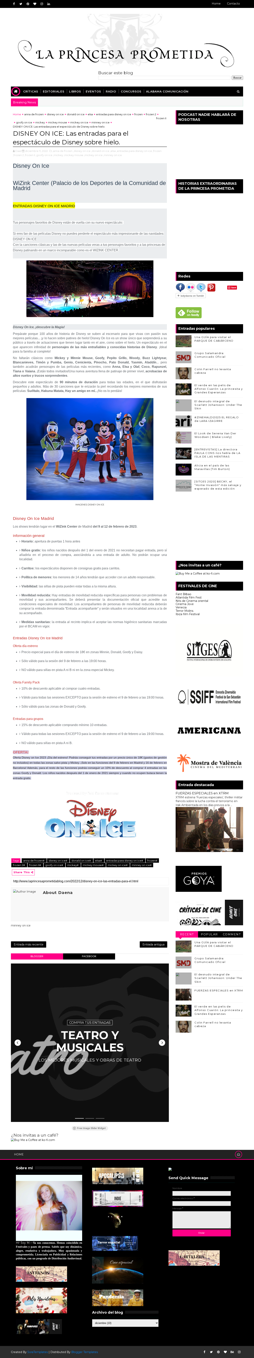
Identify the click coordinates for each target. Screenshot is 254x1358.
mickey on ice (79, 122)
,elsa (113, 150)
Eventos (93, 91)
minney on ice (100, 122)
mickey (40, 122)
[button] (17, 1042)
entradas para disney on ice (113, 114)
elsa (90, 114)
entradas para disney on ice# (125, 860)
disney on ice (55, 114)
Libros (75, 91)
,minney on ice (112, 155)
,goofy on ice (44, 155)
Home (216, 3)
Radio (111, 91)
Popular (209, 934)
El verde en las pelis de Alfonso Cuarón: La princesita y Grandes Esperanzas (218, 389)
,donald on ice (100, 150)
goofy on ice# (54, 865)
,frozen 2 (18, 155)
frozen (138, 114)
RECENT (187, 934)
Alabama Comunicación (167, 91)
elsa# (99, 860)
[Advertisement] (209, 527)
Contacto (233, 3)
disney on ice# (58, 860)
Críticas (30, 91)
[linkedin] (49, 4)
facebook (89, 956)
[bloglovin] (35, 4)
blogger (37, 956)
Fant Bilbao (183, 594)
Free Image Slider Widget (91, 1128)
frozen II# (35, 865)
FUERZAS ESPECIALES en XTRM (202, 793)
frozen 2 (151, 114)
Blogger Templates (84, 1352)
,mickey (58, 155)
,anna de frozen (62, 150)
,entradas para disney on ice (134, 150)
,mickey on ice (93, 155)
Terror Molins (184, 611)
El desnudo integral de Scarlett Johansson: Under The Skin (218, 405)
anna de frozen (34, 114)
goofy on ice (24, 122)
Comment (232, 934)
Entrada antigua (153, 944)
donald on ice (76, 114)
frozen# (152, 860)
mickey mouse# (93, 865)
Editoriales (53, 91)
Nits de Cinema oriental (192, 601)
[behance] (232, 1352)
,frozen (157, 150)
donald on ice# (81, 860)
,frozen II (29, 155)
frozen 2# (19, 865)
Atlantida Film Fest (189, 597)
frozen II (161, 118)
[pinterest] (28, 4)
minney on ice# (142, 865)
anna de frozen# (34, 860)
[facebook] (14, 4)
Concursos (131, 91)
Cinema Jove (185, 604)
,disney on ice (81, 150)
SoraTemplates (37, 1352)
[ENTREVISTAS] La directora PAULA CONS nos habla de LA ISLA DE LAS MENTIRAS (217, 453)
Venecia (181, 607)
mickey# (73, 865)
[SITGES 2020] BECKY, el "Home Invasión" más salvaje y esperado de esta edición (217, 485)
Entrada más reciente (28, 944)
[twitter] (21, 4)
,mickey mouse (73, 155)
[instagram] (42, 4)
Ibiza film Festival (188, 614)
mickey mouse (57, 122)
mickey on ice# (118, 865)
